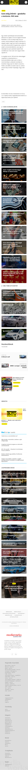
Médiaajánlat (17, 611)
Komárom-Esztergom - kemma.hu (12, 680)
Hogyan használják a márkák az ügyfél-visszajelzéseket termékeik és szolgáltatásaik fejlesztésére (12, 460)
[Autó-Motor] (14, 2)
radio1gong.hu (8, 764)
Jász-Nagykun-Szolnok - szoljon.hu (13, 679)
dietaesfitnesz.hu (9, 729)
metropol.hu (7, 743)
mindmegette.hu (8, 726)
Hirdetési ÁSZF (8, 615)
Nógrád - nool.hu (9, 682)
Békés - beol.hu (8, 668)
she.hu (6, 746)
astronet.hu (7, 717)
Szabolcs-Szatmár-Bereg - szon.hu (13, 685)
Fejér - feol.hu (8, 673)
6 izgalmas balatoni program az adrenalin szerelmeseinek (11, 445)
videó (3, 101)
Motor (3, 10)
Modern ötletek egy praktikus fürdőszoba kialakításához (11, 454)
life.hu (6, 744)
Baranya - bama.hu (9, 666)
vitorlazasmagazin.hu (10, 730)
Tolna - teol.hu (8, 686)
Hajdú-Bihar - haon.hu (10, 676)
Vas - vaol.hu (8, 688)
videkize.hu (7, 731)
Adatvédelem (21, 613)
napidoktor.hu (8, 724)
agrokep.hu (7, 710)
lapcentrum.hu (8, 757)
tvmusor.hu (7, 733)
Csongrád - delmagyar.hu (11, 671)
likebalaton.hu (8, 723)
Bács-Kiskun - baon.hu (10, 665)
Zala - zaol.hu (8, 690)
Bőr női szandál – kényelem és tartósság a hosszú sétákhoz (12, 450)
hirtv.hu (6, 700)
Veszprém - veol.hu (9, 689)
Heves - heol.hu (8, 678)
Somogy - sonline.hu (9, 683)
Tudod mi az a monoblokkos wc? (9, 436)
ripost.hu (7, 741)
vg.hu (6, 709)
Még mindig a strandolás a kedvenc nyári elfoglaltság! (11, 440)
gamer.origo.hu (8, 722)
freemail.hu (7, 753)
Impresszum (9, 611)
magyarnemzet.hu (9, 697)
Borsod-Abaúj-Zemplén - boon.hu (12, 669)
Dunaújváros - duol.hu (10, 672)
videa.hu (7, 756)
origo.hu (7, 702)
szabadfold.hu (8, 699)
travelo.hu (7, 727)
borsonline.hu (8, 740)
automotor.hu (8, 719)
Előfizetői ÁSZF (18, 615)
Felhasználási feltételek (9, 613)
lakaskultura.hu (8, 720)
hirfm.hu (7, 765)
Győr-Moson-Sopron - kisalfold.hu (12, 675)
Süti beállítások (14, 616)
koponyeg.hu (8, 754)
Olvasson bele (17, 382)
